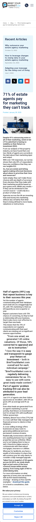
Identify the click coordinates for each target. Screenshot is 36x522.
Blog (12, 23)
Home (5, 23)
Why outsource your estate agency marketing (16, 46)
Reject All (18, 517)
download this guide (21, 482)
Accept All (18, 505)
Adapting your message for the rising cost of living (17, 69)
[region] (18, 504)
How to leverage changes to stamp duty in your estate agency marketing (16, 57)
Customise (18, 511)
